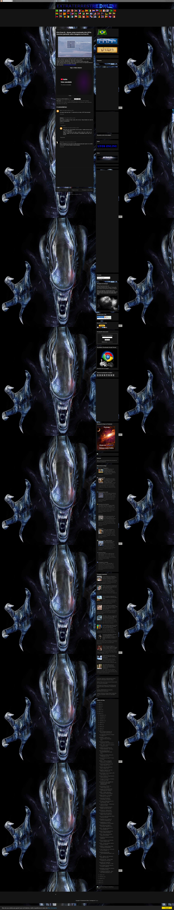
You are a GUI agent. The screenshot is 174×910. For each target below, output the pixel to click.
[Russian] (97, 11)
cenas (69, 100)
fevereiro (102, 876)
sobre (85, 102)
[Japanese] (104, 11)
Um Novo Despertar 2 (103, 468)
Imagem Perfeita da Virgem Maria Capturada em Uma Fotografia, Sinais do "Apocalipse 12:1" (106, 694)
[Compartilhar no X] (77, 99)
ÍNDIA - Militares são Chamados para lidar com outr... (106, 857)
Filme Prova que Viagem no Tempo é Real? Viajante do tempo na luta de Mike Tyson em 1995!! (110, 647)
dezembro (102, 715)
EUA (84, 100)
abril (101, 730)
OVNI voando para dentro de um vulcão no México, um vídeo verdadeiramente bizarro (110, 517)
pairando (82, 102)
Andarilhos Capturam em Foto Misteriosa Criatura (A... (105, 770)
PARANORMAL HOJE (103, 492)
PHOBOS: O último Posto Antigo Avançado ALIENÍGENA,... (106, 847)
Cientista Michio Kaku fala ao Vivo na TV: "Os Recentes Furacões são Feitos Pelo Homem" (110, 626)
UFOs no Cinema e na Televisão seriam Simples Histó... (106, 841)
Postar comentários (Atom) (76, 194)
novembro (102, 717)
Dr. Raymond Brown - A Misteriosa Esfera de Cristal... (106, 805)
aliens (63, 100)
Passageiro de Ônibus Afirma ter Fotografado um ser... (106, 755)
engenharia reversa (74, 100)
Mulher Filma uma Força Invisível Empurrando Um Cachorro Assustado (107, 682)
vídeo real (65, 103)
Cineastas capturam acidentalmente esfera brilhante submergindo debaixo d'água (106, 679)
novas (62, 102)
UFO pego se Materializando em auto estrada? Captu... (106, 802)
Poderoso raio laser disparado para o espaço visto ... (105, 767)
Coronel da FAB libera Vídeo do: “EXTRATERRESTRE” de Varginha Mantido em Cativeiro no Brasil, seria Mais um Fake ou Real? (110, 637)
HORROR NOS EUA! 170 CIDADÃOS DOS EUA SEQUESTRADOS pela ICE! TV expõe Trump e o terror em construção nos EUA (110, 471)
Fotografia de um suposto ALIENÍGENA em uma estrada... (106, 823)
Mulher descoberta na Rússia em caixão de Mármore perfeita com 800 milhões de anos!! (110, 587)
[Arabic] (111, 11)
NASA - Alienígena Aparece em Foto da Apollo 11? (106, 829)
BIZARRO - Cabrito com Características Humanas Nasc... (105, 738)
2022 (99, 704)
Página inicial (75, 190)
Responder (62, 114)
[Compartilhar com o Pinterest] (80, 99)
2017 (99, 711)
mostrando (59, 102)
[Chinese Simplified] (115, 11)
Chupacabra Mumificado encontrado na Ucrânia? (105, 799)
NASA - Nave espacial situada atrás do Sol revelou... (105, 835)
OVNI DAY (100, 515)
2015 (99, 880)
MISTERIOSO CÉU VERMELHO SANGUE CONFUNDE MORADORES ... (106, 783)
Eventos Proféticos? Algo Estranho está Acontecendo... (106, 776)
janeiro (101, 878)
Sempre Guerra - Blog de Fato (105, 540)
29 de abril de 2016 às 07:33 (70, 142)
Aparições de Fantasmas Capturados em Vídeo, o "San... (106, 863)
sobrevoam (89, 102)
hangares (87, 100)
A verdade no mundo (103, 562)
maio (101, 728)
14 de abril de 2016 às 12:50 (73, 127)
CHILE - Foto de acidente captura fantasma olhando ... (106, 844)
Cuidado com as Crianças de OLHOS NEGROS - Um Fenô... (106, 748)
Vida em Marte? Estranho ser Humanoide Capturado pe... (105, 732)
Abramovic (62, 142)
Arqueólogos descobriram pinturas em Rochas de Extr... (106, 869)
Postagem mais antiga (87, 190)
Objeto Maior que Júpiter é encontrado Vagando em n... (106, 826)
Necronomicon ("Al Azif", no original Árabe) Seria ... (105, 787)
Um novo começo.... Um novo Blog (105, 563)
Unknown (65, 127)
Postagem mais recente (62, 190)
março (101, 874)
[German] (83, 11)
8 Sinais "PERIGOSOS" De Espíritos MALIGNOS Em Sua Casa (104, 690)
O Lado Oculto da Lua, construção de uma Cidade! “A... (106, 850)
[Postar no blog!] (76, 99)
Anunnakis (100, 528)
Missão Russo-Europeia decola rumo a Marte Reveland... (106, 832)
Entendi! (167, 908)
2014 (99, 882)
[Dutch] (94, 11)
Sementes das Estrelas (103, 504)
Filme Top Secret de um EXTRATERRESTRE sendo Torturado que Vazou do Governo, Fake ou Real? (107, 287)
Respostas (63, 125)
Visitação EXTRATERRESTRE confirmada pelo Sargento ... (106, 790)
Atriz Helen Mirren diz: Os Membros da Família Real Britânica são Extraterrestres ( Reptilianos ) (109, 666)
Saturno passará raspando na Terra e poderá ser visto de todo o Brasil (110, 597)
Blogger (96, 900)
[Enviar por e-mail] (74, 99)
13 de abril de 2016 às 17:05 (67, 110)
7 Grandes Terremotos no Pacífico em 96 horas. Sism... (106, 779)
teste (61, 110)
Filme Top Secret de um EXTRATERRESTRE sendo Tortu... (105, 752)
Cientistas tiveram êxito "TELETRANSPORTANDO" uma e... (106, 853)
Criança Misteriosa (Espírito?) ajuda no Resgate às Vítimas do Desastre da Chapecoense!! (109, 577)
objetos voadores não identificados (71, 102)
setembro (102, 720)
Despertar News (102, 552)
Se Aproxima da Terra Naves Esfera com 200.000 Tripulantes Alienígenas (109, 656)
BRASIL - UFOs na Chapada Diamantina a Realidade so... (106, 761)
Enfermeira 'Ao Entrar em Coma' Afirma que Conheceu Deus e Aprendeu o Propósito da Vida (106, 686)
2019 (99, 707)
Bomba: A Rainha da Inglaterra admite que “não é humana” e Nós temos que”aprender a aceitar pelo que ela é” (110, 607)
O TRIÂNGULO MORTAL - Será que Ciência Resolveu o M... (106, 872)
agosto (101, 722)
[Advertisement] (80, 21)
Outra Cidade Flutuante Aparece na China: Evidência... (106, 866)
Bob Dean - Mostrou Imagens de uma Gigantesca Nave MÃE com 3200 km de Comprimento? (110, 617)
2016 (99, 713)
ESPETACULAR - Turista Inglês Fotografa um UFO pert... (106, 860)
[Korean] (108, 11)
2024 (99, 702)
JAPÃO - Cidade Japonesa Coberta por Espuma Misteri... (106, 793)
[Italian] (90, 11)
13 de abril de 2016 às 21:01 (69, 118)
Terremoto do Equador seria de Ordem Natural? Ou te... (106, 764)
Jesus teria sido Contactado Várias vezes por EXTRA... (106, 817)
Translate (107, 279)
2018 (99, 709)
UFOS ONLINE (101, 477)
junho (101, 726)
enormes (80, 100)
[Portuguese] (101, 11)
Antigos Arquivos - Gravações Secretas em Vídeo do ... (105, 796)
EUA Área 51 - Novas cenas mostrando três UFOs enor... (106, 811)
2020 (99, 706)
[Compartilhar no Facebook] (78, 99)
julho (101, 724)
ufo (62, 103)
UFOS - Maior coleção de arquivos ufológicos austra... (106, 745)
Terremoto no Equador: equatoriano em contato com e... (106, 742)
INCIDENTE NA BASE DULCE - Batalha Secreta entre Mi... (106, 808)
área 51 (66, 100)
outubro (101, 718)
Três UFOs (59, 103)
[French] (74, 11)
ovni (79, 102)
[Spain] (87, 11)
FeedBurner (110, 342)
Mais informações (52, 908)
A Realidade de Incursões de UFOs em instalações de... (105, 820)
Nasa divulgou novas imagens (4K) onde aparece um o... (106, 773)
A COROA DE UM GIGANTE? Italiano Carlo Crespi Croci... (105, 814)
